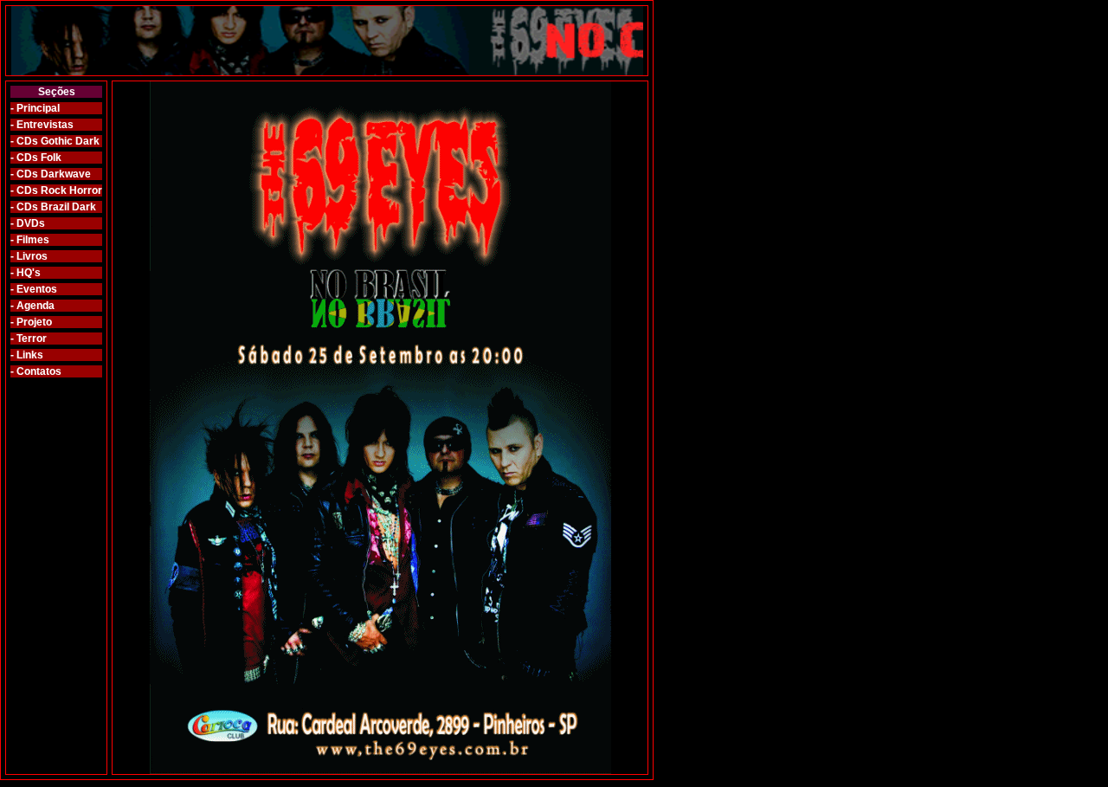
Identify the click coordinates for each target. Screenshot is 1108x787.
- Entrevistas (42, 125)
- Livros (29, 256)
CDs (27, 141)
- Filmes (29, 240)
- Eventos (33, 289)
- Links (26, 355)
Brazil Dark (67, 207)
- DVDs (27, 223)
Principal (38, 108)
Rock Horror (70, 190)
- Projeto (31, 322)
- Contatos (35, 371)
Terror (31, 338)
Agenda (35, 306)
